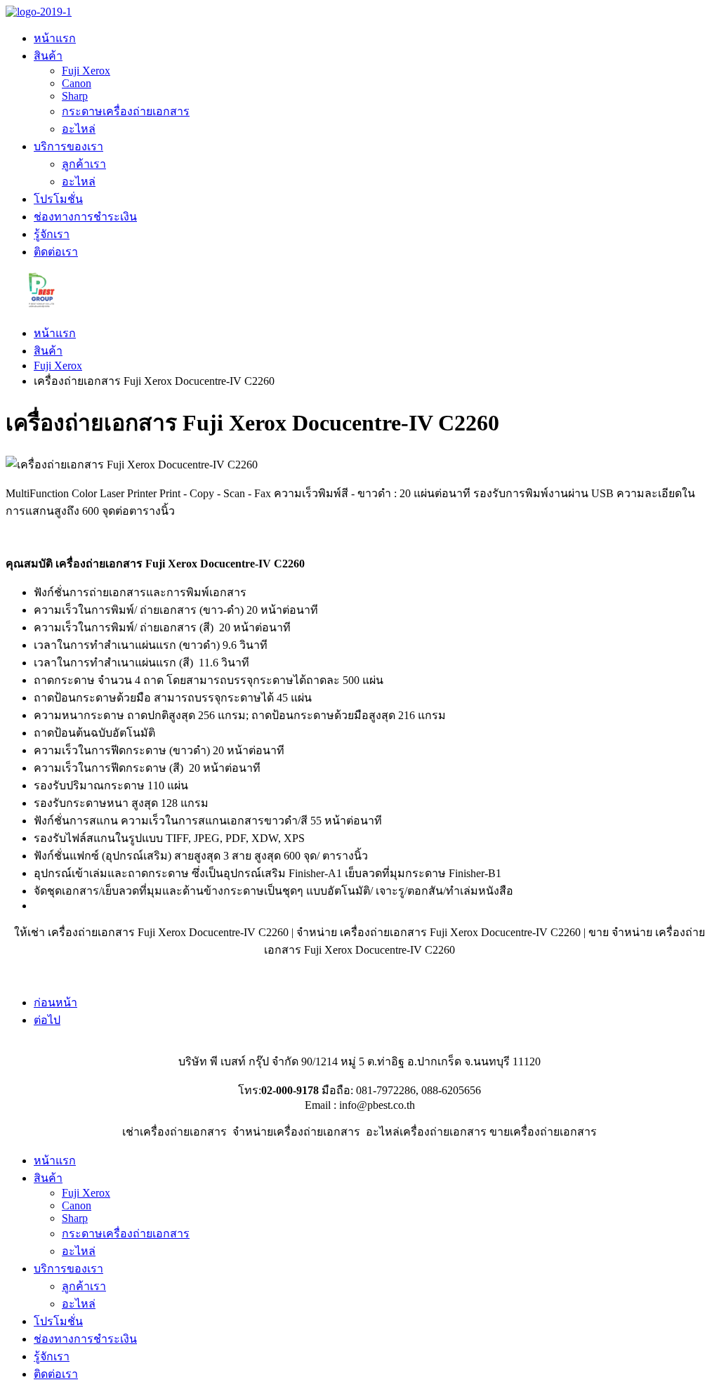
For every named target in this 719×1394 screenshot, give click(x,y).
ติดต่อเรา (56, 252)
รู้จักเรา (52, 234)
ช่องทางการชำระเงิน (85, 217)
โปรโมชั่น (58, 199)
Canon (76, 83)
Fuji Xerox (86, 71)
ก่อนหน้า (55, 1002)
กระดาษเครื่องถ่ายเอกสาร (126, 111)
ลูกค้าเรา (84, 164)
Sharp (75, 96)
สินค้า (48, 56)
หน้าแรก (55, 38)
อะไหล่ (78, 129)
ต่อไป (47, 1020)
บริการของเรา (68, 146)
